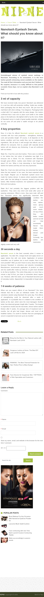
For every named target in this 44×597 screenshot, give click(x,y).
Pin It (19, 321)
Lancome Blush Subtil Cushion (19, 524)
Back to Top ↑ (39, 595)
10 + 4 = (3, 448)
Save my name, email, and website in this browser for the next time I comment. (22, 442)
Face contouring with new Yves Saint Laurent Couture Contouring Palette (20, 533)
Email (3, 429)
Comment (4, 391)
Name (3, 420)
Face (9, 22)
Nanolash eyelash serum (30, 133)
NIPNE (2, 595)
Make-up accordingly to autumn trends (19, 539)
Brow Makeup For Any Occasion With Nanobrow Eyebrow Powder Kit (20, 518)
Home (3, 22)
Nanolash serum (7, 253)
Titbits (14, 22)
